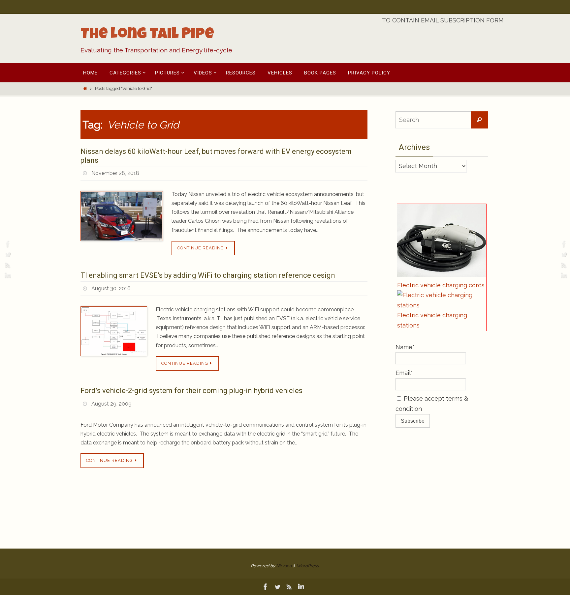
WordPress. (308, 565)
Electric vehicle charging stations (432, 320)
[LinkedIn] (7, 275)
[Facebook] (7, 244)
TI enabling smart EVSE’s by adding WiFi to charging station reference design (207, 275)
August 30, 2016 (111, 288)
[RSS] (7, 265)
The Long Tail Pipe (147, 35)
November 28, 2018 (115, 173)
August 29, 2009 (111, 404)
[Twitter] (7, 254)
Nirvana (284, 565)
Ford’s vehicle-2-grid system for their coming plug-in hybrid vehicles (191, 390)
